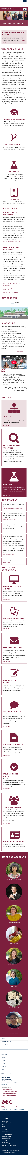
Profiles (16, 1109)
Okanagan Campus (6, 1138)
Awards (3, 1051)
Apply (2, 1069)
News (2, 1124)
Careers (3, 1127)
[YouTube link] (10, 1102)
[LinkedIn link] (7, 1102)
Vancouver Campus (6, 1136)
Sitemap (11, 1109)
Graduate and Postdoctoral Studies (14, 1074)
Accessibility (12, 1152)
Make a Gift (4, 1129)
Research (21, 1109)
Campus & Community (6, 1048)
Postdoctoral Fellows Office (10, 1091)
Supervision (4, 1054)
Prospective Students (6, 1041)
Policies (3, 1063)
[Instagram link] (3, 1102)
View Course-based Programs (11, 241)
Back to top (4, 1109)
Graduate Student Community (10, 1093)
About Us (3, 1066)
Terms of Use (16, 1150)
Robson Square (5, 1142)
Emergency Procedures (6, 1150)
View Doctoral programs (10, 292)
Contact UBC (4, 1121)
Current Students (5, 1044)
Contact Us (4, 1084)
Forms (3, 1060)
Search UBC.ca (5, 1131)
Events (3, 1126)
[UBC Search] (25, 2)
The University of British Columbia (10, 3)
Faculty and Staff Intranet (9, 1095)
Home (2, 1038)
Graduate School (4, 27)
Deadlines (3, 1057)
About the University (6, 1122)
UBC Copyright (4, 1152)
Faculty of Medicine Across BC (9, 1145)
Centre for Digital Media (7, 1143)
